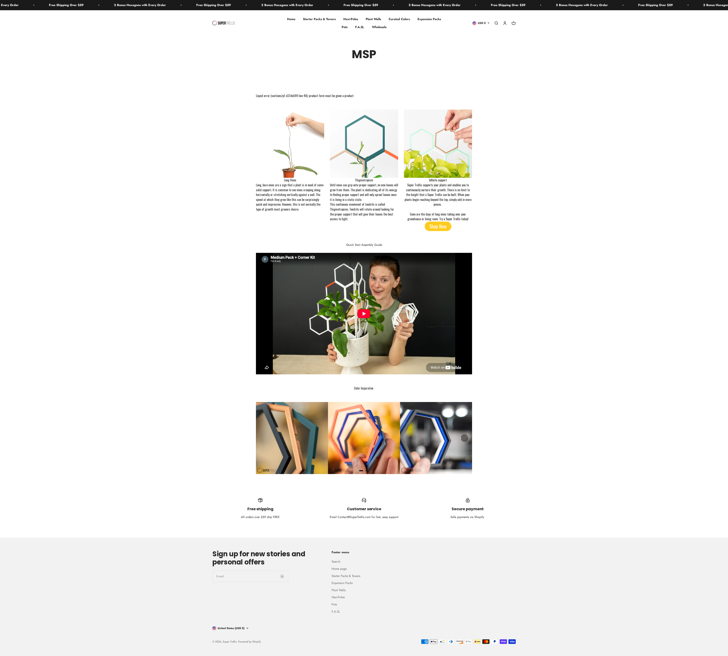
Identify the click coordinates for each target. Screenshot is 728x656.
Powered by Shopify (249, 641)
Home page (339, 569)
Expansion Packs (429, 19)
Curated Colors (399, 19)
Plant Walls (373, 19)
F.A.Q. (359, 27)
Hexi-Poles (350, 19)
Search (336, 561)
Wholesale (379, 27)
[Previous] (263, 438)
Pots (345, 27)
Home (291, 19)
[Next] (464, 438)
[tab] (361, 470)
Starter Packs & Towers (319, 19)
